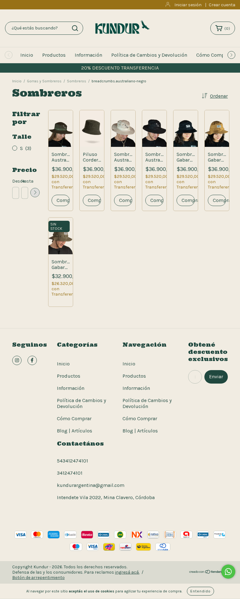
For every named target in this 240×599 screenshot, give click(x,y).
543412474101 (72, 461)
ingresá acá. (127, 572)
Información (88, 55)
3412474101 (69, 473)
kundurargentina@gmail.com (90, 485)
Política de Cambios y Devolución (149, 55)
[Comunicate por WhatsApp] (228, 572)
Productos (54, 55)
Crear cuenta (222, 5)
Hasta (24, 181)
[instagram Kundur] (17, 360)
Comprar (188, 200)
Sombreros (76, 81)
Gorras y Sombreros (44, 81)
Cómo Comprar (213, 55)
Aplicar (35, 192)
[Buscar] (75, 28)
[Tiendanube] (208, 572)
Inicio (26, 55)
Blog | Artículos (74, 431)
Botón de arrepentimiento (38, 577)
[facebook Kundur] (32, 360)
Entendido (200, 591)
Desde (15, 181)
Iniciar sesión (188, 5)
